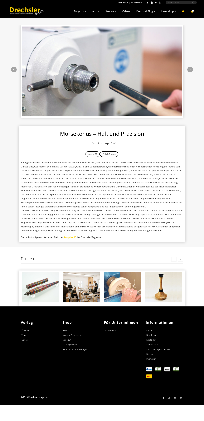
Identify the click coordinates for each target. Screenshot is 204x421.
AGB (65, 330)
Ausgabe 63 (92, 154)
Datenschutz (152, 354)
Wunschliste (136, 2)
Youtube (151, 2)
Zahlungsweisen (70, 344)
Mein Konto (123, 2)
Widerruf (67, 340)
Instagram (160, 2)
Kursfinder (150, 340)
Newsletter (151, 335)
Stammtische (152, 344)
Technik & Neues (109, 154)
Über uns (26, 330)
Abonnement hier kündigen (75, 349)
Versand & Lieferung (72, 335)
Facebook (147, 2)
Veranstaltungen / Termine (158, 349)
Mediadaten (110, 330)
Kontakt (149, 330)
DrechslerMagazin (37, 397)
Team (24, 335)
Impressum (151, 359)
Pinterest (156, 2)
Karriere (25, 340)
